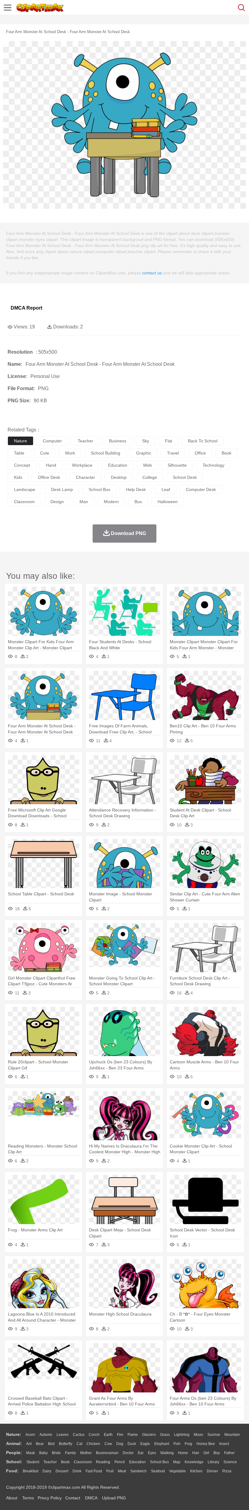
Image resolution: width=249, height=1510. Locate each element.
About (11, 1497)
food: (12, 1470)
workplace (82, 465)
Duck (132, 1444)
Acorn (30, 1435)
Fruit (110, 1471)
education (117, 465)
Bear (40, 1444)
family (70, 1453)
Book (65, 1462)
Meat (122, 1471)
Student (32, 1462)
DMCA (91, 1497)
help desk (136, 489)
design (57, 501)
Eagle (145, 1444)
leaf (166, 489)
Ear (141, 1453)
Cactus (78, 1435)
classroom (24, 501)
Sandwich (138, 1471)
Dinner (212, 1471)
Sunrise (213, 1435)
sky (145, 440)
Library (213, 1462)
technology (213, 465)
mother (86, 1453)
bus (138, 501)
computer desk (201, 489)
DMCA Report (26, 308)
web (147, 465)
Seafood (158, 1471)
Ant (29, 1444)
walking (167, 1453)
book (226, 453)
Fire (120, 1435)
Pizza (226, 1471)
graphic (143, 453)
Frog (188, 1444)
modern (111, 501)
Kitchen (196, 1471)
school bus (99, 489)
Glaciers (149, 1435)
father (229, 1453)
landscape (24, 489)
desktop (119, 477)
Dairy (47, 1471)
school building (105, 453)
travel (173, 453)
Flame (133, 1435)
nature (20, 440)
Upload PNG (114, 1497)
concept (22, 465)
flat (168, 440)
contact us (152, 272)
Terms (28, 1497)
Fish (176, 1444)
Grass (165, 1435)
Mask (30, 1453)
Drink (77, 1471)
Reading (103, 1462)
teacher (85, 440)
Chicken (93, 1444)
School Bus (159, 1462)
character (85, 477)
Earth (108, 1435)
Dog (119, 1444)
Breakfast (30, 1471)
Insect (224, 1444)
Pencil (119, 1462)
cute (44, 453)
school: (14, 1461)
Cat (79, 1444)
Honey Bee (205, 1444)
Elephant (161, 1444)
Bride (56, 1453)
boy (216, 1453)
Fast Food (94, 1471)
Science (230, 1462)
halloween (168, 501)
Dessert (62, 1471)
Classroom (83, 1462)
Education (137, 1462)
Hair (195, 1453)
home (183, 1453)
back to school (202, 440)
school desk (185, 477)
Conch (94, 1435)
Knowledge (194, 1462)
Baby (43, 1453)
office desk (49, 477)
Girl (206, 1453)
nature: (13, 1434)
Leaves (62, 1435)
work (70, 453)
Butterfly (65, 1444)
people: (14, 1452)
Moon (198, 1435)
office (200, 453)
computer (52, 440)
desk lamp (62, 489)
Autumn (45, 1435)
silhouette (177, 465)
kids (18, 477)
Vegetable (177, 1471)
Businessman (107, 1453)
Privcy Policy (50, 1497)
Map (176, 1462)
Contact (72, 1497)
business (117, 440)
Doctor (128, 1453)
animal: (14, 1443)
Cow (108, 1444)
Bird (51, 1444)
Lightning (181, 1435)
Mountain (232, 1435)
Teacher (50, 1462)
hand (51, 465)
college (149, 477)
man (84, 501)
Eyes (152, 1453)
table (19, 453)
